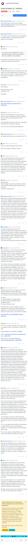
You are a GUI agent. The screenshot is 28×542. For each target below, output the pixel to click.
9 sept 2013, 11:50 (17, 227)
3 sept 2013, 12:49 (21, 33)
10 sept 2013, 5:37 (15, 347)
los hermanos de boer (7, 21)
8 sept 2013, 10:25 (13, 155)
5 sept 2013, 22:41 (15, 112)
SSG (3, 143)
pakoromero (5, 68)
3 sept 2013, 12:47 (21, 21)
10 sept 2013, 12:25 (21, 441)
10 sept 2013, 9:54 (15, 388)
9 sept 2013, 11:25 (20, 196)
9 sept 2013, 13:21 (16, 247)
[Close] (25, 502)
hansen (4, 180)
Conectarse (12, 530)
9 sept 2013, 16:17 (13, 287)
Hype (3, 460)
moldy (3, 46)
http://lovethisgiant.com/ (7, 24)
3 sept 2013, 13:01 (14, 46)
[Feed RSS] (22, 11)
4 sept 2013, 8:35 (16, 68)
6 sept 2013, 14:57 (21, 134)
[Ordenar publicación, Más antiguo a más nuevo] (2, 15)
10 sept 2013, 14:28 (14, 460)
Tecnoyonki (5, 247)
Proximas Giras (4, 11)
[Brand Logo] (3, 3)
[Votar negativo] (23, 30)
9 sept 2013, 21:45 (15, 323)
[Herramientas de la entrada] (26, 30)
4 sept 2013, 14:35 (15, 84)
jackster (4, 84)
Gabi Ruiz (4, 347)
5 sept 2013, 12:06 (21, 101)
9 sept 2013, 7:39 (14, 180)
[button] (2, 540)
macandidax (5, 227)
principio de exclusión (7, 33)
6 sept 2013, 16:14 (13, 143)
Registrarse (5, 530)
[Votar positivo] (18, 30)
